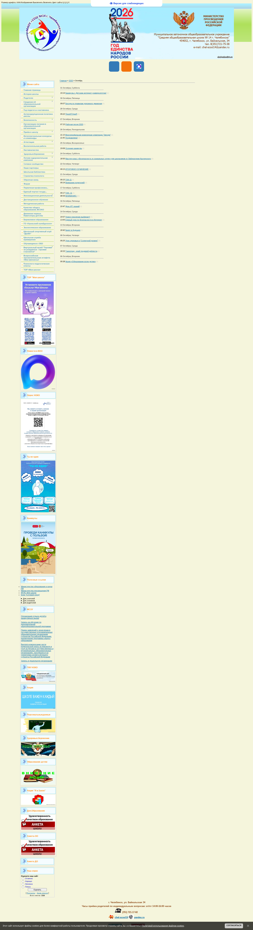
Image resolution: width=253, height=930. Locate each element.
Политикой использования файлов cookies (163, 926)
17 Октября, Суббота (70, 188)
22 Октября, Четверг (69, 164)
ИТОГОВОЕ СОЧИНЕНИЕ (76, 169)
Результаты (31, 893)
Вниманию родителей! (75, 183)
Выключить (38, 2)
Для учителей (29, 599)
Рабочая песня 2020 (74, 124)
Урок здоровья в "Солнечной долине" (81, 241)
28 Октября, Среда (69, 109)
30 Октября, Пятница (70, 98)
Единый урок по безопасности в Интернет (83, 220)
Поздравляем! (71, 138)
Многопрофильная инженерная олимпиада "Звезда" (88, 135)
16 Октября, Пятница (70, 201)
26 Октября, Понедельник (72, 130)
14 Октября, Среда (69, 211)
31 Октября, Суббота (70, 88)
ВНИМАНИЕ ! (71, 196)
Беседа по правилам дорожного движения (83, 103)
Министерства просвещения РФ (35, 591)
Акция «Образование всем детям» (80, 261)
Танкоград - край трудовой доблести (81, 251)
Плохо (28, 887)
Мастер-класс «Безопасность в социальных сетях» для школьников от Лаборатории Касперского (108, 159)
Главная (63, 81)
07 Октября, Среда (69, 246)
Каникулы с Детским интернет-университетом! (85, 93)
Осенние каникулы (73, 148)
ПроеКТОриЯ (71, 114)
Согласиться (233, 925)
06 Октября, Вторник (70, 256)
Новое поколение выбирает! (77, 217)
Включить (47, 2)
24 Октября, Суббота (70, 153)
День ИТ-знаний (72, 206)
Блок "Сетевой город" (30, 595)
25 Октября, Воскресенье (72, 143)
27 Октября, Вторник (70, 119)
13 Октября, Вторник (70, 225)
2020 (71, 81)
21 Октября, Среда (69, 174)
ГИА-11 (68, 180)
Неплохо (29, 884)
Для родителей (29, 603)
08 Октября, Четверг (69, 235)
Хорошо (28, 881)
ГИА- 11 (68, 193)
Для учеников (29, 601)
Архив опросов (42, 893)
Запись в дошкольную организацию (36, 661)
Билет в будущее (72, 230)
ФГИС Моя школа (28, 593)
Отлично (29, 878)
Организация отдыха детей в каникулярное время (33, 617)
